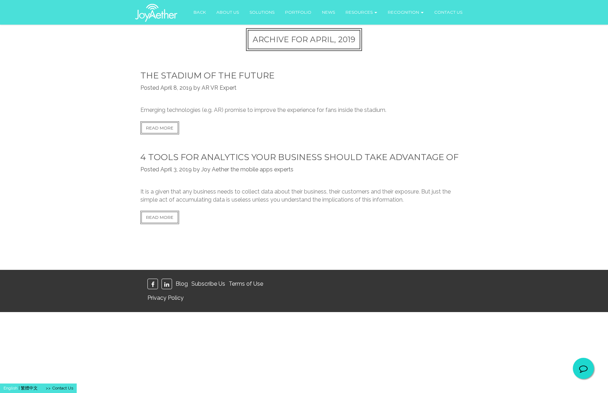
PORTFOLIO (298, 12)
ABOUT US (227, 12)
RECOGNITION (404, 12)
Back (200, 12)
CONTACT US (448, 12)
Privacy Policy (165, 297)
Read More (159, 128)
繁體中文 (29, 388)
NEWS (328, 12)
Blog (182, 283)
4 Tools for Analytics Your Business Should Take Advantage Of (299, 157)
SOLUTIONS (261, 12)
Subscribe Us (208, 283)
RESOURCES (360, 12)
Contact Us (62, 388)
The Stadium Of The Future (207, 75)
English (11, 388)
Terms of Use (246, 283)
